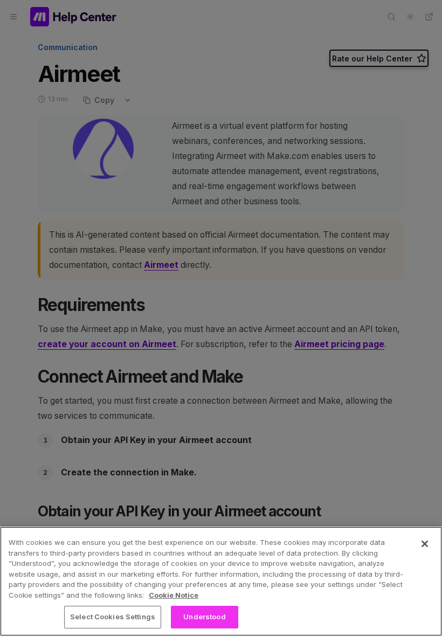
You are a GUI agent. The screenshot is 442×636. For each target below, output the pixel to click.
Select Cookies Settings (112, 616)
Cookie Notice (173, 595)
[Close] (425, 544)
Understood (204, 616)
